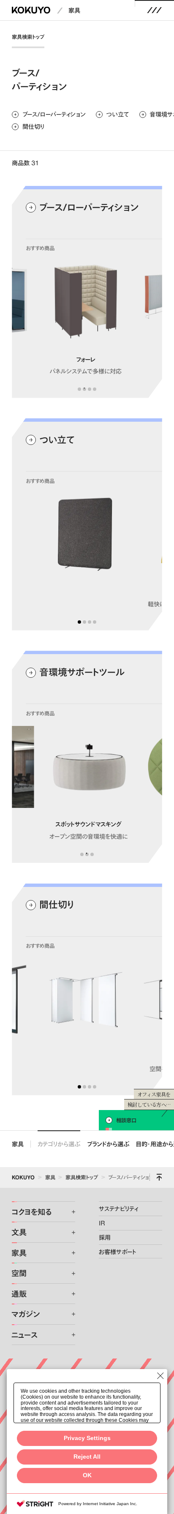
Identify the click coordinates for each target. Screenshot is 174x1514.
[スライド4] (94, 389)
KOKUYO (23, 1177)
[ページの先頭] (159, 1177)
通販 (19, 1294)
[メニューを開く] (154, 10)
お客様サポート (117, 1251)
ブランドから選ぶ (108, 1143)
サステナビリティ (118, 1208)
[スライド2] (84, 389)
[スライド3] (89, 389)
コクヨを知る (31, 1212)
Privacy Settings (87, 1438)
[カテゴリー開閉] (68, 1212)
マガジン (25, 1314)
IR (102, 1223)
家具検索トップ (28, 37)
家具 (74, 10)
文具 (19, 1232)
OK (87, 1475)
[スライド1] (79, 389)
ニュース (24, 1335)
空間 (19, 1273)
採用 (105, 1237)
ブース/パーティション (130, 1177)
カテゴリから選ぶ (59, 1143)
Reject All (87, 1457)
